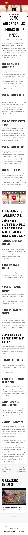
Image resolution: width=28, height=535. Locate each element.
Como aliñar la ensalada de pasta (21, 469)
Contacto (21, 532)
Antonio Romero (10, 39)
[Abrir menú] (23, 3)
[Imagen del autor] (4, 510)
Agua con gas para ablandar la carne (13, 507)
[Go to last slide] (4, 502)
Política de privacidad (10, 532)
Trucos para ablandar (14, 14)
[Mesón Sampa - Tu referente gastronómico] (6, 2)
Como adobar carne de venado (7, 469)
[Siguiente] (23, 502)
